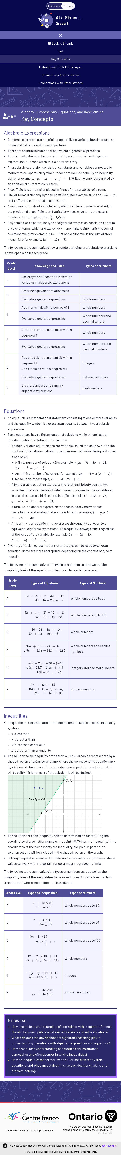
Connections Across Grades (60, 75)
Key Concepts (60, 59)
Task (60, 51)
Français (54, 6)
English (68, 6)
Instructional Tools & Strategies (60, 67)
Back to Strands (62, 43)
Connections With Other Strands (61, 83)
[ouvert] (60, 35)
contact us (107, 1145)
